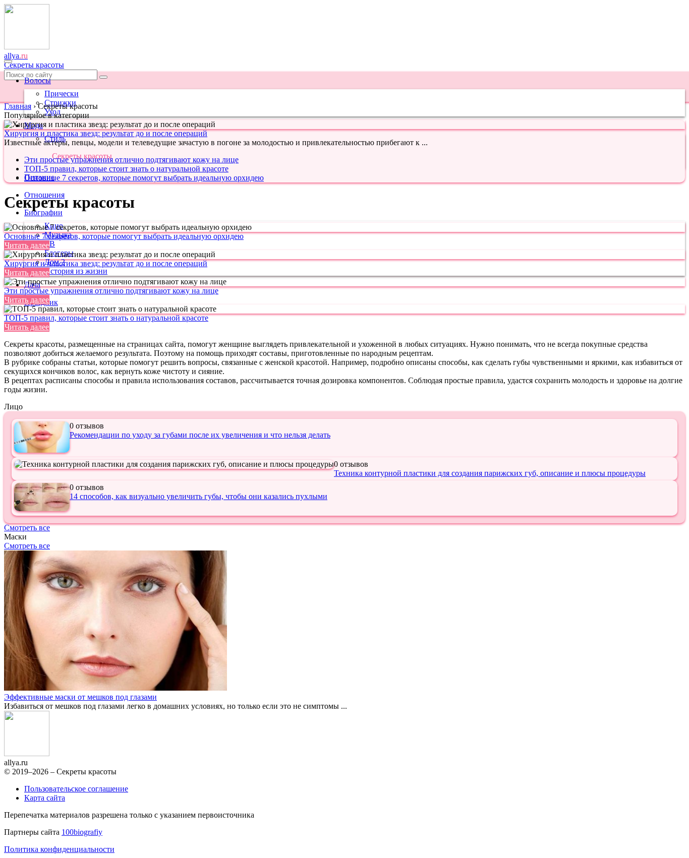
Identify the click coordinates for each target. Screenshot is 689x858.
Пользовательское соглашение (76, 788)
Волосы (37, 80)
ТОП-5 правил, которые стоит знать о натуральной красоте (126, 168)
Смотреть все (27, 527)
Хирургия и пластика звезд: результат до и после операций (105, 133)
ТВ (49, 243)
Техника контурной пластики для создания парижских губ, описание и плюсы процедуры (490, 473)
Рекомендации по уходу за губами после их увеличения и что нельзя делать (200, 435)
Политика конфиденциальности (59, 849)
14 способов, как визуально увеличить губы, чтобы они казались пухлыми (198, 496)
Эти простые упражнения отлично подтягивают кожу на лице (131, 159)
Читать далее (27, 245)
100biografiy (82, 832)
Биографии (43, 212)
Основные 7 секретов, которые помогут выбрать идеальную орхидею (144, 177)
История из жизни (75, 271)
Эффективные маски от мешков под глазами (80, 697)
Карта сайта (44, 797)
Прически (61, 93)
